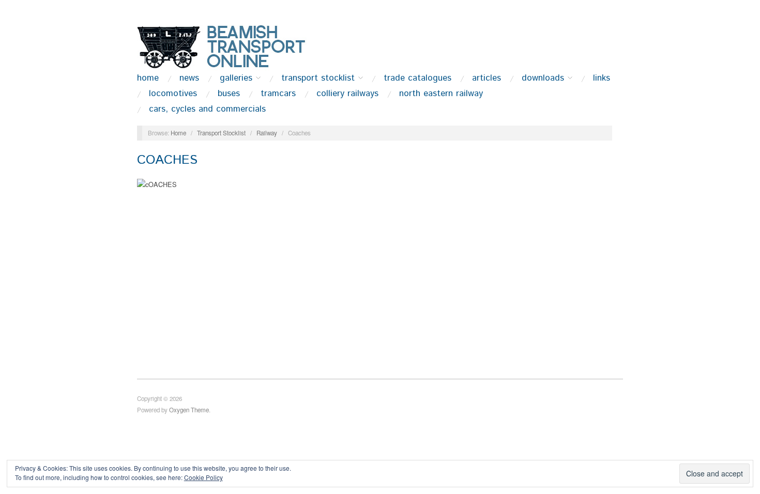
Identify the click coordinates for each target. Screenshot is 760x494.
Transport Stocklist (318, 78)
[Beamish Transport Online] (240, 46)
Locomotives (173, 93)
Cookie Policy (203, 477)
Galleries (236, 78)
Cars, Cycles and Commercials (207, 109)
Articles (486, 78)
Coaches (167, 159)
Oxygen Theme (189, 410)
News (189, 78)
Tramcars (278, 93)
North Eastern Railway (441, 93)
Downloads (543, 78)
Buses (229, 93)
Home (148, 78)
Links (601, 78)
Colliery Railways (347, 93)
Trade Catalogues (417, 78)
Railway (266, 133)
